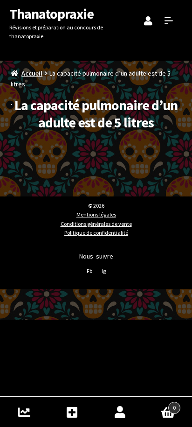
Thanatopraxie (51, 13)
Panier (160, 404)
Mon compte (120, 412)
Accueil (31, 73)
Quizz (24, 412)
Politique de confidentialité (96, 232)
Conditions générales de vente (96, 223)
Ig (104, 270)
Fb (89, 270)
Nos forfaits (72, 412)
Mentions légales (96, 214)
